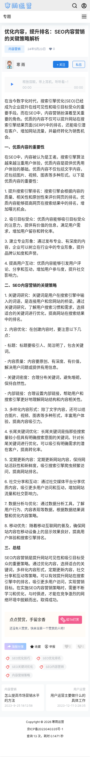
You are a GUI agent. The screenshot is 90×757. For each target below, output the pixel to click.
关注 (62, 65)
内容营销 (14, 49)
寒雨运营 (57, 722)
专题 (7, 16)
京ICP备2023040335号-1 (45, 729)
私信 (79, 65)
